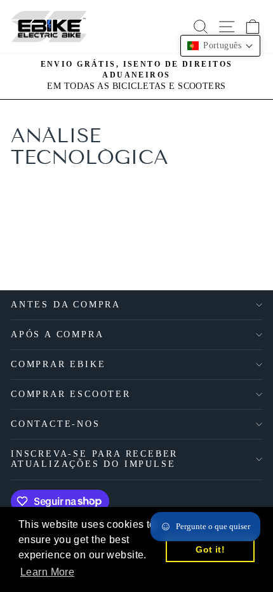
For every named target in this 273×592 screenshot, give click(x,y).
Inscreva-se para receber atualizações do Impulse (94, 459)
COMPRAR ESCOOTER (71, 394)
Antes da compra (66, 304)
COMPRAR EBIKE (58, 364)
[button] (220, 46)
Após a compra (57, 334)
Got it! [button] (210, 549)
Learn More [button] (47, 572)
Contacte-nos (55, 424)
